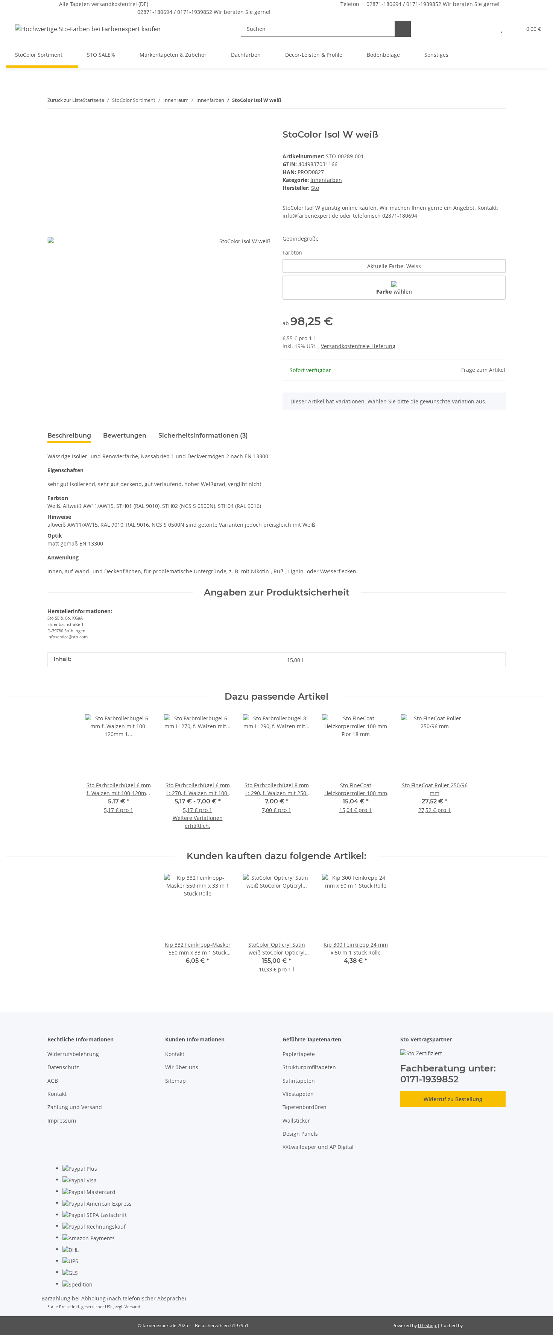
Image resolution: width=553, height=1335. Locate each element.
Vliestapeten (298, 1093)
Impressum (61, 1120)
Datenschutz (63, 1067)
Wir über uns (181, 1067)
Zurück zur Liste (65, 100)
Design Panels (300, 1133)
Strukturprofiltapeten (309, 1067)
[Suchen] (403, 29)
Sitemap (175, 1080)
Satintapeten (299, 1080)
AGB (52, 1080)
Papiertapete (299, 1054)
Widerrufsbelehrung (73, 1054)
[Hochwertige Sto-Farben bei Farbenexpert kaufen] (88, 28)
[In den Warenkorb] (53, 125)
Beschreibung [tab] (69, 435)
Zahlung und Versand (74, 1107)
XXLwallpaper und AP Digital (318, 1146)
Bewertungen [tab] (124, 435)
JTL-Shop (427, 1325)
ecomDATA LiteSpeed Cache (493, 1325)
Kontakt (57, 1093)
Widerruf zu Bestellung (453, 1099)
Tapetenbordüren (305, 1107)
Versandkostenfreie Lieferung (358, 346)
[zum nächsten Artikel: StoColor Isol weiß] (497, 100)
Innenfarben (326, 179)
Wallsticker (296, 1120)
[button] (487, 29)
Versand (132, 1306)
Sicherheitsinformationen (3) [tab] (203, 435)
